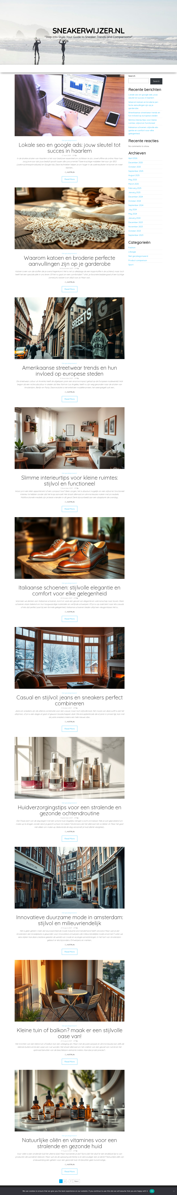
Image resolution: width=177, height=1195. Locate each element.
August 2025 (134, 175)
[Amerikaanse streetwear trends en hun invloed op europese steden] (70, 328)
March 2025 (133, 184)
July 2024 (132, 209)
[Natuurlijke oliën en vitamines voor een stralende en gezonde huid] (70, 1100)
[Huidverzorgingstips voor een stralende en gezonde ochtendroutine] (70, 767)
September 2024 (135, 205)
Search (131, 76)
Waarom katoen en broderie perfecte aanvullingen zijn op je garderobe (69, 260)
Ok (152, 1191)
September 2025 (135, 171)
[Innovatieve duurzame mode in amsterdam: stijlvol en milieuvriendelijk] (70, 877)
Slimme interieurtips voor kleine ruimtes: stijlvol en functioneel (69, 480)
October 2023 (134, 231)
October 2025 (134, 167)
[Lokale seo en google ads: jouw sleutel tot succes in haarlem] (69, 105)
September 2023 (135, 235)
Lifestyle (132, 252)
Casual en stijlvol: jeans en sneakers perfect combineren (69, 700)
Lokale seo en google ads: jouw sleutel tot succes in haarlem (70, 147)
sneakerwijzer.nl (88, 30)
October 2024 (134, 201)
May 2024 (132, 214)
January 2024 (134, 218)
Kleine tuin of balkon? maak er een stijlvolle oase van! (69, 1033)
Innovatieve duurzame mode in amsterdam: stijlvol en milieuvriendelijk (69, 920)
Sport (130, 264)
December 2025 (135, 162)
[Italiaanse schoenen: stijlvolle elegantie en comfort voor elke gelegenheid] (70, 548)
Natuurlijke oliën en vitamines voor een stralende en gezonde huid (69, 1143)
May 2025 (132, 179)
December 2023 (135, 222)
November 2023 (135, 226)
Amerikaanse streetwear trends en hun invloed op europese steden (69, 370)
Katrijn (71, 172)
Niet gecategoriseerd (69, 140)
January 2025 (134, 192)
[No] (173, 1191)
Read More (70, 179)
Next (76, 1181)
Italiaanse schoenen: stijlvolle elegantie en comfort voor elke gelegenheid (70, 590)
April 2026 (132, 158)
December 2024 (135, 196)
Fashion (131, 247)
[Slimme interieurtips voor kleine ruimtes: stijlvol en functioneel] (70, 438)
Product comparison (137, 260)
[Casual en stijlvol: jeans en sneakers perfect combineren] (70, 657)
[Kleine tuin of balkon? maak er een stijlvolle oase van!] (70, 990)
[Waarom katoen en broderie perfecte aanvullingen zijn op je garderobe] (70, 218)
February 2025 (134, 188)
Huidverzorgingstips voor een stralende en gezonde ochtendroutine (69, 810)
